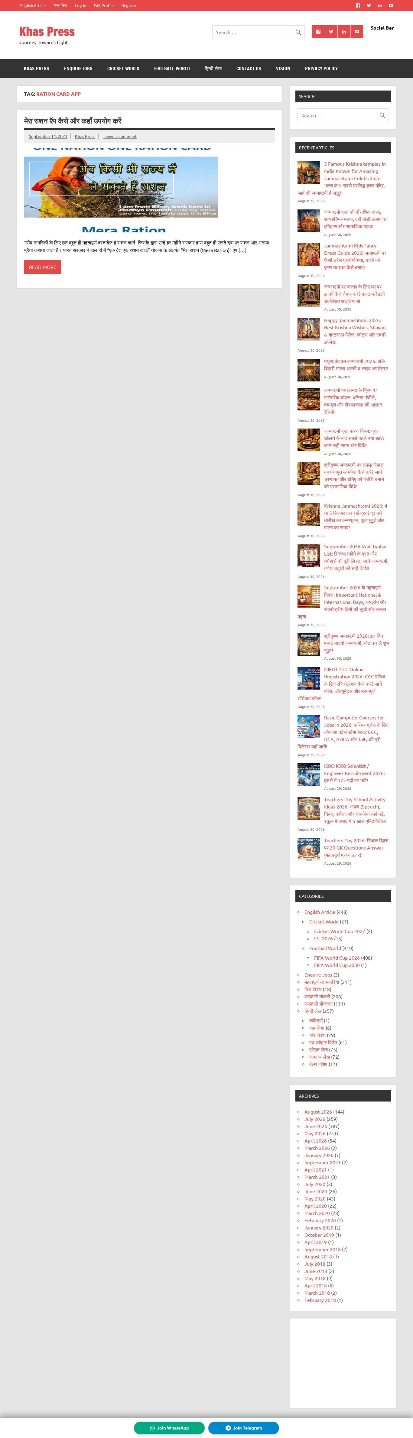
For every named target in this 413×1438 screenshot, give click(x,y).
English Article (33, 5)
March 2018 (317, 1293)
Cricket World (123, 68)
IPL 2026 (323, 938)
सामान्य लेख (319, 1057)
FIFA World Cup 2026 (337, 958)
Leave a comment (120, 136)
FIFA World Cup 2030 (337, 965)
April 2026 (315, 1140)
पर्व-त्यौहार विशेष (323, 1042)
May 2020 (315, 1198)
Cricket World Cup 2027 (339, 931)
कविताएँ (316, 1020)
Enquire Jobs (78, 68)
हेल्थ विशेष (318, 1064)
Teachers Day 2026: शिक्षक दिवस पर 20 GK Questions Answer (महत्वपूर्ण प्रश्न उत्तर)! (356, 847)
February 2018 (320, 1300)
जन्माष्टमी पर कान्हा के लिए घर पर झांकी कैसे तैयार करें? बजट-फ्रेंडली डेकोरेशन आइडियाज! (354, 293)
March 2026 (317, 1148)
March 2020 (317, 1213)
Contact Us (248, 68)
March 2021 (317, 1177)
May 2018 (315, 1278)
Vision (283, 68)
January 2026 (318, 1155)
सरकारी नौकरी (317, 996)
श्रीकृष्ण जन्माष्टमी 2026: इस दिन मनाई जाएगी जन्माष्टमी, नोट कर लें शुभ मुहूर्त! (356, 643)
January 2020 (318, 1227)
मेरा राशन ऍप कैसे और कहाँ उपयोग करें (72, 121)
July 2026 (314, 1119)
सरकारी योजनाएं (318, 1003)
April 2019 (315, 1242)
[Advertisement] (343, 1363)
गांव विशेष (317, 1035)
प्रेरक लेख (318, 1049)
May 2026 (315, 1133)
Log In (80, 5)
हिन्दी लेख (60, 5)
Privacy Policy (321, 68)
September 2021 (322, 1162)
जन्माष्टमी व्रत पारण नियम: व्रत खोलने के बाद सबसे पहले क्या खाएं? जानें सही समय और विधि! (354, 438)
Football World (172, 68)
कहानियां (316, 1028)
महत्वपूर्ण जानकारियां (321, 982)
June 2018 (315, 1271)
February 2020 (320, 1220)
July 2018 (314, 1264)
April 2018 (315, 1285)
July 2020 (314, 1184)
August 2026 (318, 1111)
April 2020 (315, 1206)
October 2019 (319, 1235)
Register (129, 5)
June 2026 (315, 1126)
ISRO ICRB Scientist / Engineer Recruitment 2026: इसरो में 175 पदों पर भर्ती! (354, 773)
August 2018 (318, 1256)
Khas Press (47, 31)
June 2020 (315, 1191)
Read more (42, 267)
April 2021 (315, 1169)
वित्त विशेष (313, 989)
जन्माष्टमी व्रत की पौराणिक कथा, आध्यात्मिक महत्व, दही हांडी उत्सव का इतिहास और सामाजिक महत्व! (356, 219)
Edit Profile (104, 5)
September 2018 (322, 1249)
